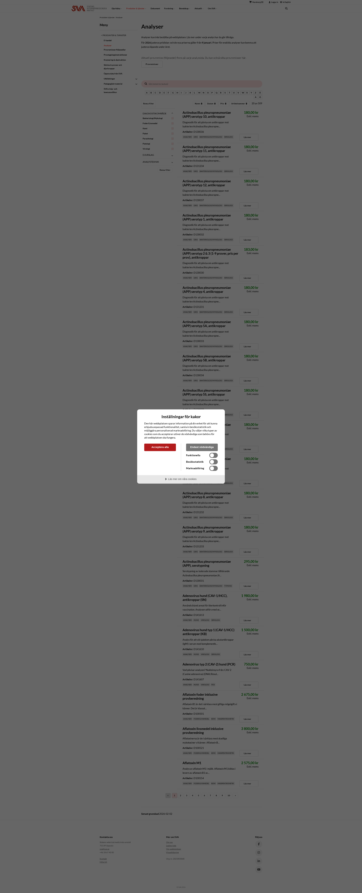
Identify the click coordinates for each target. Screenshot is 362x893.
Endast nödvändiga (202, 447)
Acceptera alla (160, 447)
